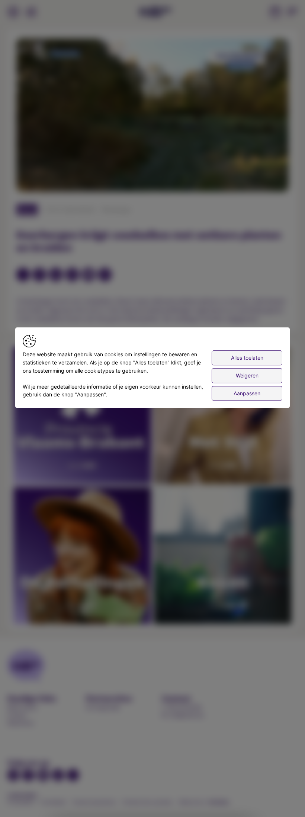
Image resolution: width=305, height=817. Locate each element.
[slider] (152, 168)
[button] (154, 117)
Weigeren (247, 375)
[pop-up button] (265, 180)
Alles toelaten (247, 358)
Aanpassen (247, 393)
